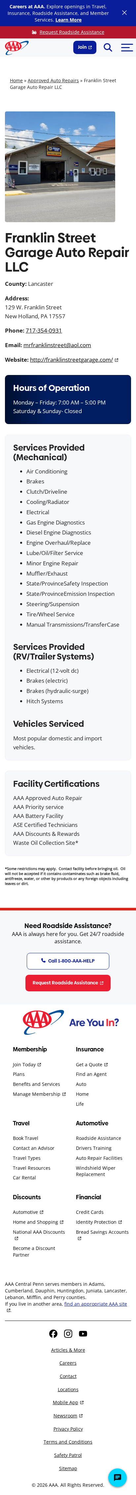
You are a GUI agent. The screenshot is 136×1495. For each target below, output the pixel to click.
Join (82, 47)
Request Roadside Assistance (72, 32)
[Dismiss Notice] (124, 13)
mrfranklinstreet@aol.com (57, 345)
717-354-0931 (44, 330)
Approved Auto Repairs (53, 80)
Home (16, 80)
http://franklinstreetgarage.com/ (71, 359)
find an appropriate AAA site (95, 1304)
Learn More (68, 20)
